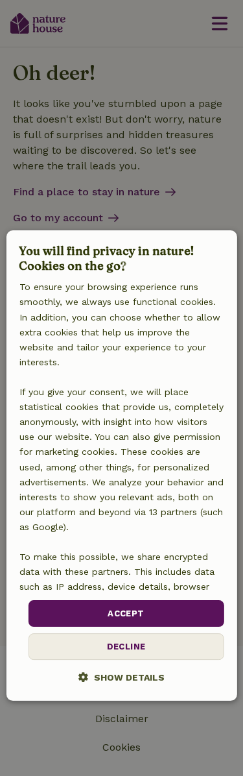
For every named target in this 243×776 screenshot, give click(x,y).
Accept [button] (126, 613)
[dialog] (121, 465)
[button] (121, 677)
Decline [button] (126, 646)
